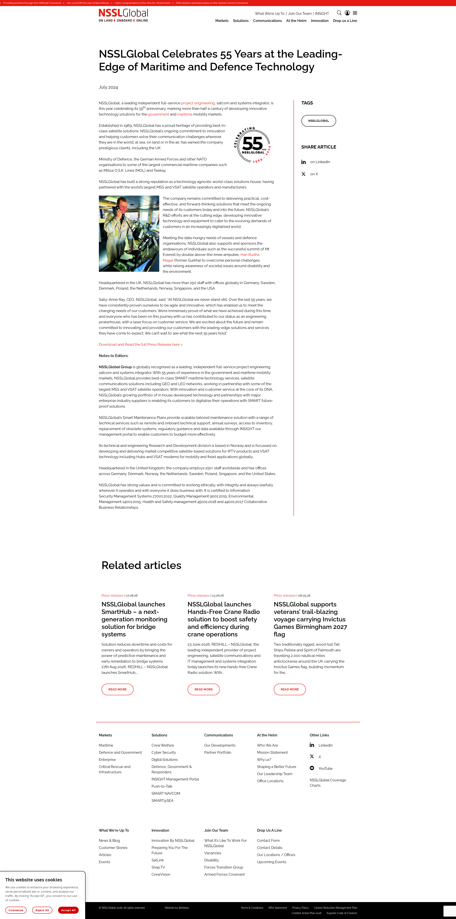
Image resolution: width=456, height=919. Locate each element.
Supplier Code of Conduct (342, 913)
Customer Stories (113, 848)
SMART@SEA (162, 800)
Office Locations (270, 781)
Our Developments (220, 745)
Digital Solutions (165, 759)
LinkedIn (326, 745)
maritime (184, 114)
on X (314, 174)
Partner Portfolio (217, 752)
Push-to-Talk (162, 786)
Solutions (241, 21)
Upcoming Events (271, 862)
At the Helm (296, 21)
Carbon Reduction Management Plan (335, 907)
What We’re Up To (269, 14)
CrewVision (161, 874)
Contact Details (269, 848)
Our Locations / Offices (276, 855)
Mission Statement (272, 752)
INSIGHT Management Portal (175, 779)
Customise (16, 910)
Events (104, 862)
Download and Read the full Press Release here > (141, 344)
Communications (267, 21)
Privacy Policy (300, 907)
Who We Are (267, 745)
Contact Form (268, 840)
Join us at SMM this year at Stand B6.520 (88, 3)
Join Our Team (300, 14)
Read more (117, 689)
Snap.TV (158, 867)
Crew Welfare (163, 745)
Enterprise (107, 759)
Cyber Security (164, 752)
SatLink (158, 860)
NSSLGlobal (318, 120)
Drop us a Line (345, 21)
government (158, 114)
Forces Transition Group (223, 867)
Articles (105, 855)
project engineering (198, 103)
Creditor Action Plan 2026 (306, 913)
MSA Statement (278, 907)
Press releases (112, 595)
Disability (211, 860)
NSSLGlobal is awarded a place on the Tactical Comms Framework (212, 3)
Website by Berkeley (177, 907)
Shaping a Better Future (276, 767)
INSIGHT (322, 14)
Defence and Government (120, 752)
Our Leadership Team (274, 774)
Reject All (42, 910)
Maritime (106, 745)
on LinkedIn (320, 162)
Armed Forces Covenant (224, 874)
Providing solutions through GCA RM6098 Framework (32, 3)
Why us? (264, 759)
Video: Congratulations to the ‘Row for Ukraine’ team (143, 3)
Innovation (320, 21)
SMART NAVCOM (166, 793)
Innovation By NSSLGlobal (173, 840)
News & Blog (109, 840)
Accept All (68, 910)
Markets (222, 21)
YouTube (326, 768)
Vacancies (212, 853)
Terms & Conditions (252, 907)
